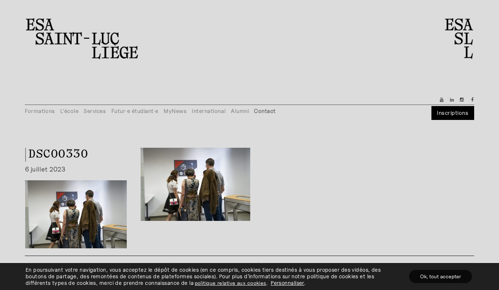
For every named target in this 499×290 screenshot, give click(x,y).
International (209, 111)
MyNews (175, 111)
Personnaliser (287, 283)
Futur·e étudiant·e (135, 111)
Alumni (240, 111)
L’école (69, 111)
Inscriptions (452, 112)
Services (95, 111)
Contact (265, 111)
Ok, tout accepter (440, 276)
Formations (40, 111)
